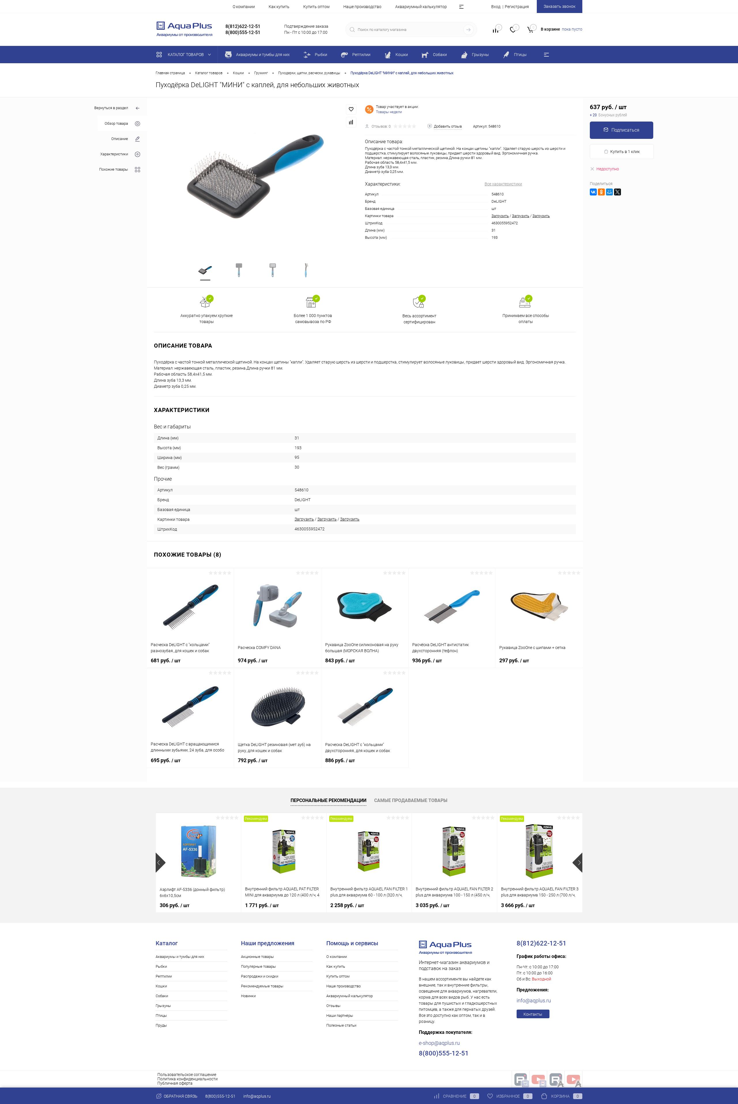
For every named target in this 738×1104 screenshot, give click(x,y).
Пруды (161, 1025)
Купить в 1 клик (625, 151)
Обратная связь (180, 1096)
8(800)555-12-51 (220, 1096)
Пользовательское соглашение (186, 1074)
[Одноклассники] (601, 192)
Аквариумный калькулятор (421, 6)
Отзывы (333, 1006)
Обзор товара (116, 123)
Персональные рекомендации (328, 800)
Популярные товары (258, 966)
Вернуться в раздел (111, 108)
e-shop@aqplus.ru (439, 1043)
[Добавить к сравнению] (351, 122)
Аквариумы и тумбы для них (180, 956)
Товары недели (389, 112)
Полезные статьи (341, 1025)
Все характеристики (503, 184)
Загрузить (500, 216)
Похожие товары (113, 169)
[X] (617, 192)
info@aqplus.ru (534, 1000)
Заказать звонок (559, 6)
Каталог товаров (186, 54)
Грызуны (163, 1006)
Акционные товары (257, 956)
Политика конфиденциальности (187, 1079)
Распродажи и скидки (259, 976)
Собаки (162, 996)
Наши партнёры (339, 1015)
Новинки (248, 996)
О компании (244, 6)
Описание (119, 139)
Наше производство (362, 6)
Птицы (161, 1015)
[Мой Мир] (609, 192)
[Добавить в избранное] (351, 109)
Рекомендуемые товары (262, 986)
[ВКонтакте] (593, 192)
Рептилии (164, 976)
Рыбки (161, 966)
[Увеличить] (256, 176)
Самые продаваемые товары (410, 800)
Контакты (533, 1014)
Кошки (161, 986)
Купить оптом (316, 6)
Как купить (279, 6)
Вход (495, 6)
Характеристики (114, 154)
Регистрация (517, 6)
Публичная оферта (175, 1083)
